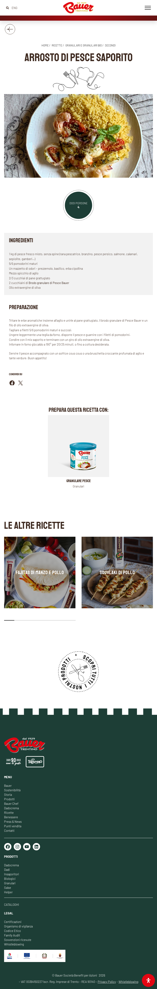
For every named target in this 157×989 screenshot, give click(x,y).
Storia (8, 794)
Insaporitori (11, 874)
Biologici (10, 878)
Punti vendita (12, 826)
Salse (7, 887)
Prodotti (9, 799)
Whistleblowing (14, 944)
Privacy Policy (107, 981)
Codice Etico (12, 931)
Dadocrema (11, 808)
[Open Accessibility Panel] (148, 980)
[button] (9, 620)
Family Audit (12, 935)
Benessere (11, 817)
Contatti (9, 830)
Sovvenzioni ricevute (17, 940)
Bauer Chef (11, 803)
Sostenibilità (12, 790)
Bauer (8, 785)
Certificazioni (12, 922)
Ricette (9, 812)
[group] (39, 572)
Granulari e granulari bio (83, 45)
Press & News (13, 821)
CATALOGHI (11, 904)
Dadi (7, 869)
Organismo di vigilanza (18, 926)
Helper (8, 892)
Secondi (110, 45)
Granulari (10, 883)
